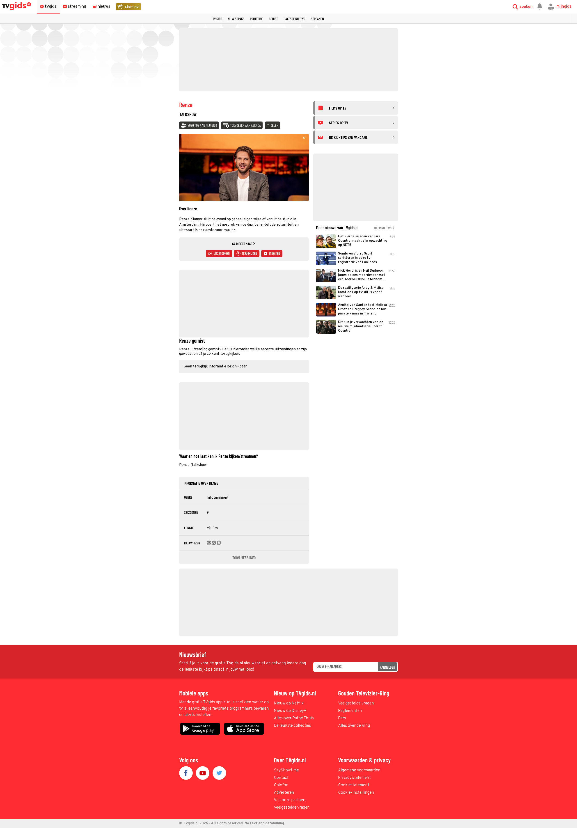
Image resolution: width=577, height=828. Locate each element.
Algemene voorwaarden (359, 770)
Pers (342, 718)
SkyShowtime (286, 770)
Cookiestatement (353, 785)
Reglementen (350, 710)
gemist (273, 18)
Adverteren (284, 792)
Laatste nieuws (294, 18)
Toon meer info (244, 557)
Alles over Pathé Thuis (294, 718)
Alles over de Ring (354, 725)
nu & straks (236, 18)
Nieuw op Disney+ (290, 710)
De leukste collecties (292, 725)
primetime (256, 18)
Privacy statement (354, 777)
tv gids (217, 18)
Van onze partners (290, 800)
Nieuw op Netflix (289, 703)
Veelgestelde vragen (356, 703)
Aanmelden (387, 667)
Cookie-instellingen (356, 792)
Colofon (281, 785)
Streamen (317, 18)
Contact (281, 777)
